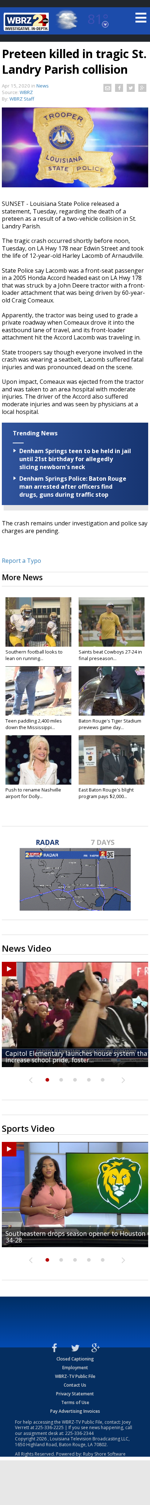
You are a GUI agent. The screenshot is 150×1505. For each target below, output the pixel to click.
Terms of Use (75, 1402)
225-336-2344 (79, 1433)
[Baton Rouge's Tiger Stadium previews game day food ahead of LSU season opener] (112, 691)
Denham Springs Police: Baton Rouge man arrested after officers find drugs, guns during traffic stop (72, 487)
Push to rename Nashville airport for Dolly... (33, 793)
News (42, 85)
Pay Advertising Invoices (75, 1411)
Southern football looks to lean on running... (34, 655)
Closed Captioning (75, 1359)
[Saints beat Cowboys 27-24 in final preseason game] (112, 622)
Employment (75, 1367)
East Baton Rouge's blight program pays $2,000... (106, 793)
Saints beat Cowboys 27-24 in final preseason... (110, 655)
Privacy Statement (75, 1394)
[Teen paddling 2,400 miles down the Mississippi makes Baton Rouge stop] (38, 691)
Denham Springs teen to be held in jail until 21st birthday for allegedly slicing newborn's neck (75, 459)
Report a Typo (21, 561)
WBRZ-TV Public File (75, 1376)
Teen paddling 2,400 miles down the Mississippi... (33, 724)
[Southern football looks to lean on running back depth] (38, 622)
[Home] (27, 22)
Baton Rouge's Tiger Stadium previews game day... (110, 724)
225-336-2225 (49, 1427)
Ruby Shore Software (104, 1454)
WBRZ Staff (21, 98)
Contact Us (75, 1385)
